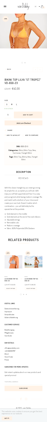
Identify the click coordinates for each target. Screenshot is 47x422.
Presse (7, 360)
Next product (40, 69)
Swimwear (17, 153)
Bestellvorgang (9, 330)
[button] (37, 6)
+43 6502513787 (10, 351)
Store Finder (9, 357)
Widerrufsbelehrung (11, 317)
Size (6, 100)
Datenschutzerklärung (12, 309)
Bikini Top (17, 157)
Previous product (35, 69)
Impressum (8, 312)
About (7, 354)
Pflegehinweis (9, 333)
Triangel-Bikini (26, 153)
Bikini (21, 150)
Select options (10, 288)
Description (23, 172)
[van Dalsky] (23, 6)
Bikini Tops (28, 150)
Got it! (7, 418)
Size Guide (8, 336)
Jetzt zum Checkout (23, 123)
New (34, 150)
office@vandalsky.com (12, 348)
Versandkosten (9, 314)
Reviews (23, 178)
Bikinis (24, 157)
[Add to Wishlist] (21, 279)
